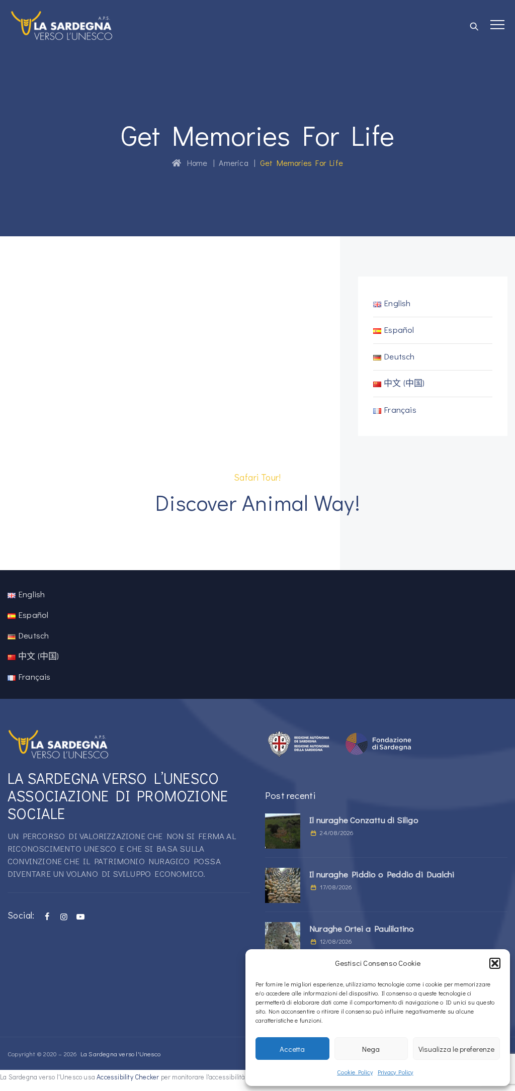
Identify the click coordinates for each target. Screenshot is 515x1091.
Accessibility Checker (128, 1076)
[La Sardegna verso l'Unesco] (62, 25)
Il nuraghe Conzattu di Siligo (363, 820)
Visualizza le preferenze (456, 1049)
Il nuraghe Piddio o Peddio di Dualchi (381, 874)
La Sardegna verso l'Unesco (120, 1053)
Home (194, 162)
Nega (371, 1049)
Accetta (292, 1049)
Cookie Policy (355, 1072)
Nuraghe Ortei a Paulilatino (361, 928)
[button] (495, 963)
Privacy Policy (395, 1072)
